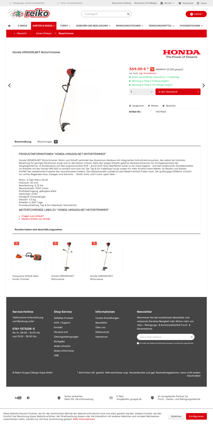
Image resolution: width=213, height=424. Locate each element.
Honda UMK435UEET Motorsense (62, 278)
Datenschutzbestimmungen (161, 343)
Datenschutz (102, 332)
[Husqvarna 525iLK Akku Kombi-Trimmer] (28, 256)
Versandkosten (137, 372)
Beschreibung (23, 141)
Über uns (100, 327)
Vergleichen (138, 106)
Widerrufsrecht (62, 346)
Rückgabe (59, 341)
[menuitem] (121, 3)
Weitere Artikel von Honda (35, 219)
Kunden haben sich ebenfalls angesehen (38, 229)
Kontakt (58, 327)
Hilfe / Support (62, 322)
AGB (56, 355)
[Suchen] (128, 14)
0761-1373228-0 (23, 329)
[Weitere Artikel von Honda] (182, 55)
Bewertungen (47, 141)
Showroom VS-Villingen (145, 3)
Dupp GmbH (46, 372)
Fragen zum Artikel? (32, 216)
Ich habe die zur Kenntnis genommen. (166, 343)
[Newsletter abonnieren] (191, 336)
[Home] (10, 26)
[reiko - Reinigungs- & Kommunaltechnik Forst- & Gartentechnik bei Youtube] (18, 398)
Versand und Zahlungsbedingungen (66, 334)
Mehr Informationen (84, 419)
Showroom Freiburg (121, 3)
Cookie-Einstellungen (107, 318)
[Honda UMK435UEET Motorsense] (67, 256)
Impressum (101, 336)
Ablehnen (176, 416)
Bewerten (170, 106)
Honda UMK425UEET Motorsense (101, 278)
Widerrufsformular (64, 350)
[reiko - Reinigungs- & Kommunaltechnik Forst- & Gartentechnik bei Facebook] (28, 398)
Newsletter (101, 322)
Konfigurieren (196, 416)
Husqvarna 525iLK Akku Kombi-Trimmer (25, 278)
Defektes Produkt (63, 318)
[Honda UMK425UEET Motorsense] (106, 256)
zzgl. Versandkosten (147, 73)
